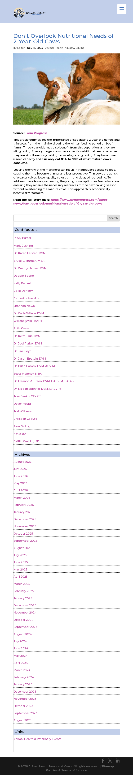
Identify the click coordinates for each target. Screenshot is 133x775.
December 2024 (25, 605)
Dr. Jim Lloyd (23, 351)
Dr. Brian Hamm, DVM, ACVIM (34, 366)
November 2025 (25, 526)
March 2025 (22, 584)
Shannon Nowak (25, 306)
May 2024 (21, 655)
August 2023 (23, 720)
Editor (21, 47)
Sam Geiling (22, 426)
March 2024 (22, 670)
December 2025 (25, 519)
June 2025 (21, 562)
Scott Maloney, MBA (28, 373)
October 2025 (23, 533)
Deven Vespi (22, 403)
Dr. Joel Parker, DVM (28, 343)
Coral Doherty (23, 290)
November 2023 (25, 698)
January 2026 (23, 512)
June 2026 (21, 476)
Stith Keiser (22, 328)
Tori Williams (23, 411)
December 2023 (25, 691)
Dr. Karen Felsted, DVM (30, 253)
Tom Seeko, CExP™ (27, 396)
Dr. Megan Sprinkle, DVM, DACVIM (37, 388)
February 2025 (24, 591)
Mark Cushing (23, 245)
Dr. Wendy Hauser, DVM (30, 268)
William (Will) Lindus (28, 321)
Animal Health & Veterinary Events (37, 739)
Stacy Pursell (23, 238)
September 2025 (25, 540)
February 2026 (24, 504)
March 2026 (22, 497)
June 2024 (21, 648)
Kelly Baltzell (22, 283)
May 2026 (20, 483)
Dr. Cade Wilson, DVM (29, 313)
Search (113, 218)
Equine (80, 47)
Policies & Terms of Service (66, 770)
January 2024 (23, 684)
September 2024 (25, 627)
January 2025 (23, 598)
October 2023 (23, 706)
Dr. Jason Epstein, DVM (30, 358)
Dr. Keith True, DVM (27, 336)
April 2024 (21, 663)
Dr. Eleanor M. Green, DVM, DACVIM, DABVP (44, 381)
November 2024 (25, 612)
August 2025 (22, 548)
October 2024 (23, 619)
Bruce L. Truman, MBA (29, 260)
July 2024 (20, 641)
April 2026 (21, 490)
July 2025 (20, 555)
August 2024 (23, 634)
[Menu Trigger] (121, 9)
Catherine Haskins (26, 298)
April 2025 (21, 576)
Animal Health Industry (59, 47)
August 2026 (23, 461)
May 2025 (20, 569)
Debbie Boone (24, 275)
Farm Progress (36, 133)
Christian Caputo (25, 418)
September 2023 (25, 713)
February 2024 (24, 677)
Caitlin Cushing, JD (26, 441)
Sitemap (107, 766)
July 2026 (20, 469)
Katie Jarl (20, 434)
